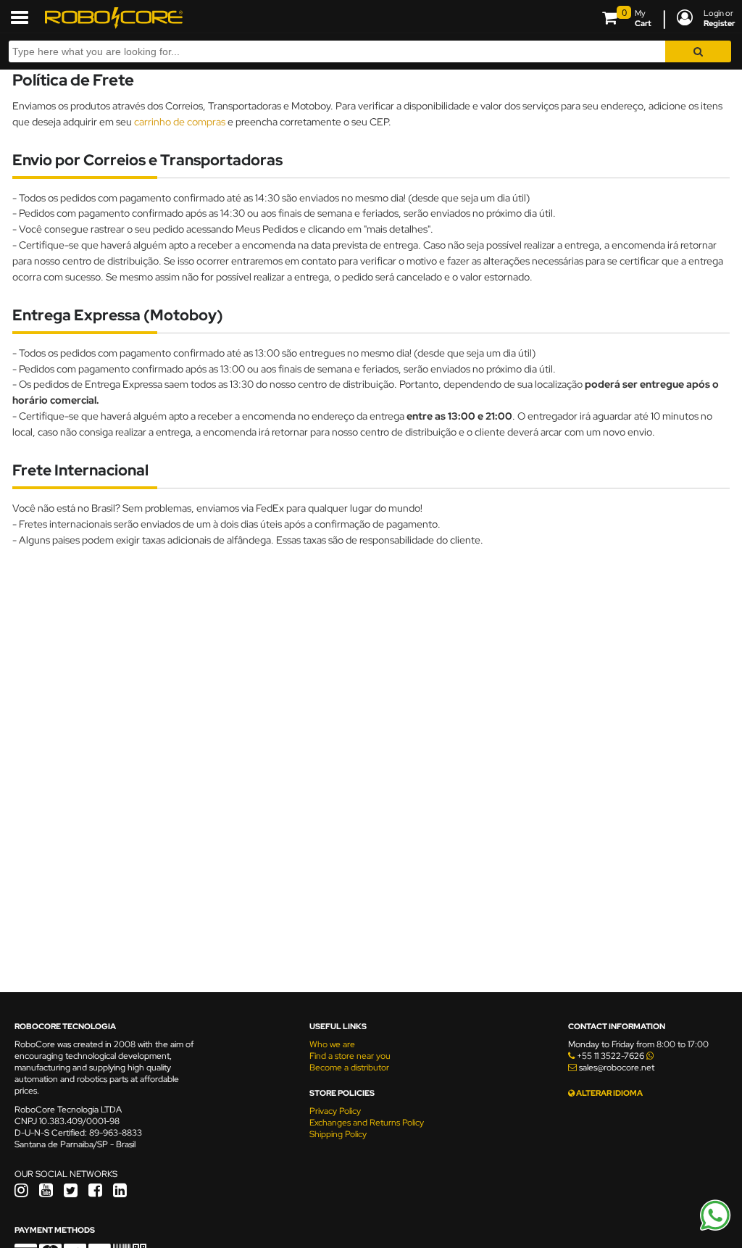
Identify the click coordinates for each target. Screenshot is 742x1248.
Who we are (332, 1044)
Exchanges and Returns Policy (366, 1122)
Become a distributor (349, 1067)
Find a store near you (350, 1056)
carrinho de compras (179, 121)
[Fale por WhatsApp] (715, 1228)
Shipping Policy (338, 1134)
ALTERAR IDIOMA (609, 1093)
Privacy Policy (335, 1111)
